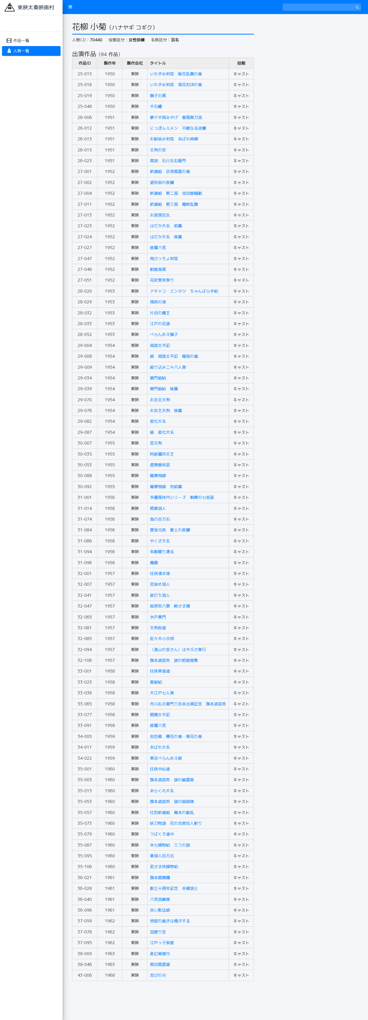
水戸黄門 (158, 617)
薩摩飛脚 (158, 475)
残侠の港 (158, 302)
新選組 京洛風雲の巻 (170, 171)
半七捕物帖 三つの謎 (170, 845)
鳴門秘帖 (158, 378)
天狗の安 (158, 150)
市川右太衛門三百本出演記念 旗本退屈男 (188, 704)
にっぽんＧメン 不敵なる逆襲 (178, 128)
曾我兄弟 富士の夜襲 (170, 530)
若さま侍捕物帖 (164, 866)
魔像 (154, 562)
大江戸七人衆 (162, 693)
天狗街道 (158, 628)
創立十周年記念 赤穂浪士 (174, 888)
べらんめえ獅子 (164, 334)
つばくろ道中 (162, 834)
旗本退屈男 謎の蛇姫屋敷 (174, 660)
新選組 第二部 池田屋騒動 (176, 193)
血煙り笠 (158, 932)
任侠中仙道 (160, 769)
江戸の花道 (160, 323)
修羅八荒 (158, 247)
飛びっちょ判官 (164, 258)
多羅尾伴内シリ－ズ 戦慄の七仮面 (182, 497)
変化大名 (158, 421)
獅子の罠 (158, 95)
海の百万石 (160, 519)
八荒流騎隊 (160, 899)
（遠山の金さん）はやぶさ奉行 (178, 649)
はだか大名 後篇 (166, 237)
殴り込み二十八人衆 (168, 367)
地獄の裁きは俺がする (170, 921)
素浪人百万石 (162, 856)
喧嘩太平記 (160, 714)
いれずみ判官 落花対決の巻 (176, 84)
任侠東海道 (160, 671)
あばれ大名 (160, 747)
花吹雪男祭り (162, 280)
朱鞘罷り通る (162, 551)
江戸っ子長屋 (162, 942)
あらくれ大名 (162, 790)
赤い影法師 (160, 910)
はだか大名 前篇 (166, 226)
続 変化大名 (162, 432)
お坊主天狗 (160, 399)
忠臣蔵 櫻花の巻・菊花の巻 (176, 736)
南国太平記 (160, 345)
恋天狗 (156, 443)
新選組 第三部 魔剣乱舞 (174, 204)
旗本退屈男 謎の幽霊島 (172, 779)
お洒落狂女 (160, 215)
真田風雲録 (160, 964)
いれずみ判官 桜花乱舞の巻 (176, 74)
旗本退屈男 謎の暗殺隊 (172, 801)
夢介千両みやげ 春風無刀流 (176, 117)
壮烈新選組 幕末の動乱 (172, 812)
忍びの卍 (158, 975)
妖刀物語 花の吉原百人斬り (176, 823)
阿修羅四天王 (162, 454)
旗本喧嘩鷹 (160, 877)
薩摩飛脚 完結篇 (166, 486)
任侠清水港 (160, 573)
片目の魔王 (160, 313)
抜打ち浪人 (160, 595)
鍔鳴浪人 (158, 508)
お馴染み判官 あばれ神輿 (174, 139)
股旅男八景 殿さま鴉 (170, 606)
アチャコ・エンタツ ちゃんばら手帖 (184, 291)
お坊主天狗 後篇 (166, 410)
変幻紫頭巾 (160, 953)
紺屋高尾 (158, 269)
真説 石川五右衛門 (168, 160)
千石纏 (156, 106)
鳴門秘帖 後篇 (164, 388)
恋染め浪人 (160, 584)
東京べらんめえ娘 (166, 758)
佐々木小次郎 (162, 638)
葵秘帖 (156, 682)
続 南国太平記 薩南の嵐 (174, 356)
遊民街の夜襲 (162, 182)
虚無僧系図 (160, 465)
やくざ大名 (160, 541)
